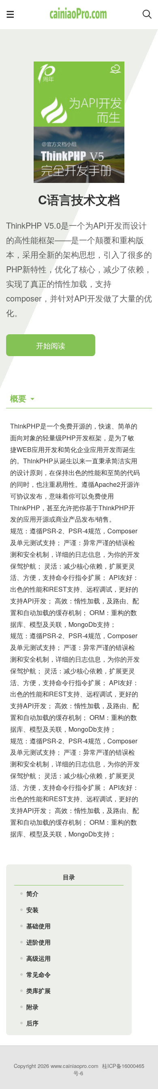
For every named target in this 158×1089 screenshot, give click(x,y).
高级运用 (38, 958)
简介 (32, 893)
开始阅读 (50, 345)
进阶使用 (38, 942)
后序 (32, 1023)
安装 (32, 909)
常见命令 (38, 974)
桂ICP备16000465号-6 (109, 1069)
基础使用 (38, 925)
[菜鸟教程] (78, 17)
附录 (32, 1006)
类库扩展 (38, 990)
